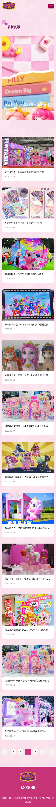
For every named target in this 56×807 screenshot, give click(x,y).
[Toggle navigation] (51, 6)
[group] (28, 78)
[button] (50, 78)
